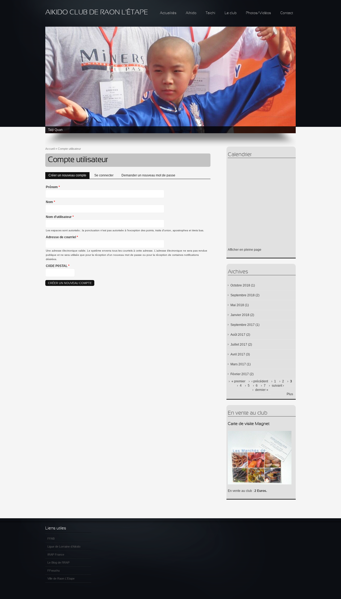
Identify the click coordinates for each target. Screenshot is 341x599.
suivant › (278, 385)
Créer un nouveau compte (69, 175)
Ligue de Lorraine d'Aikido (63, 546)
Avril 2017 (237, 354)
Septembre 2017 (242, 325)
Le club (231, 13)
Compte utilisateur (69, 148)
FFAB (51, 538)
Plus (290, 394)
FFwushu (53, 570)
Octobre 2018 (240, 285)
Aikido (191, 13)
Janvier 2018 (239, 315)
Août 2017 (237, 335)
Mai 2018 (237, 305)
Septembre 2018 (242, 295)
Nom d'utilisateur (60, 217)
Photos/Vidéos (258, 13)
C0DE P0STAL (58, 266)
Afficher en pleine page (244, 250)
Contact (286, 13)
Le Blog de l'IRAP (58, 562)
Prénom (53, 187)
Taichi (210, 13)
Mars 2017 (238, 364)
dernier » (261, 390)
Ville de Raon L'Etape (61, 578)
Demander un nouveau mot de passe (148, 175)
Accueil (50, 148)
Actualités (168, 13)
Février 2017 (239, 374)
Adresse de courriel (62, 237)
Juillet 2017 (238, 344)
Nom (50, 202)
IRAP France (55, 554)
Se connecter (103, 175)
